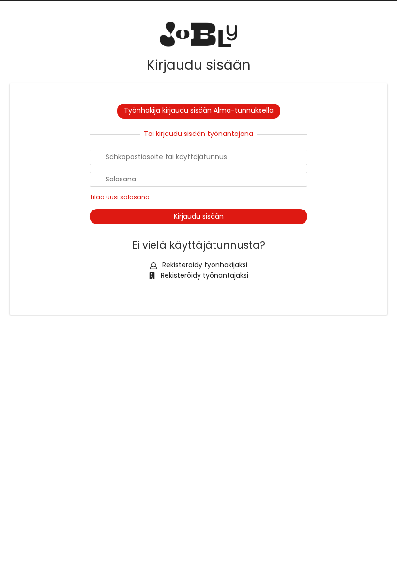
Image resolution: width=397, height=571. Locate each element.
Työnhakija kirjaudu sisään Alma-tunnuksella (199, 110)
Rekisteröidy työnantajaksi (203, 275)
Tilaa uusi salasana (120, 197)
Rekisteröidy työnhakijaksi (203, 265)
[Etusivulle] (198, 34)
